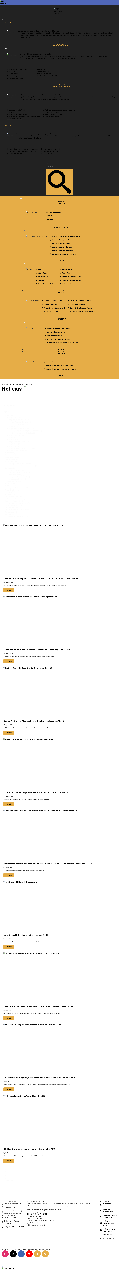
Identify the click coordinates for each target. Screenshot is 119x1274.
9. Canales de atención (51, 117)
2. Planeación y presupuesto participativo (21, 151)
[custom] (37, 1253)
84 (6, 1178)
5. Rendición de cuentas (49, 151)
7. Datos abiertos (43, 71)
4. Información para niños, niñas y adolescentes (24, 117)
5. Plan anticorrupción (14, 119)
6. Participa (41, 69)
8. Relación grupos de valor (52, 114)
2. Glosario (10, 112)
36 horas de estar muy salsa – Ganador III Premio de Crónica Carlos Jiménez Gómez (40, 578)
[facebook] (21, 1253)
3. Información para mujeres (17, 114)
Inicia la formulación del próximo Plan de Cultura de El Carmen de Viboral (35, 792)
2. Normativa (11, 71)
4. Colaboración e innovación (51, 149)
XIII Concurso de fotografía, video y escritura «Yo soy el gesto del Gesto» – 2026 (39, 1078)
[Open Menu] (2, 19)
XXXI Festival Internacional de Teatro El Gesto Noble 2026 (29, 1149)
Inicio (15, 384)
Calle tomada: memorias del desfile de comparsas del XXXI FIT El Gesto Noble (38, 1006)
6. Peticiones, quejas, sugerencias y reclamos (59, 110)
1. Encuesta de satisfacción (16, 110)
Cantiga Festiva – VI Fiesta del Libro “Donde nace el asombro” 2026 (33, 721)
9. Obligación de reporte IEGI (47, 76)
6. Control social (46, 153)
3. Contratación (12, 74)
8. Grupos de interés (44, 74)
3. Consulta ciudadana (15, 153)
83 (6, 1176)
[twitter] (13, 1253)
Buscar (48, 163)
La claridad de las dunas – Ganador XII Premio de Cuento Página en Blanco (36, 650)
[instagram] (5, 1253)
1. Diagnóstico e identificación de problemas (22, 149)
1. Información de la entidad (17, 69)
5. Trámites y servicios (15, 78)
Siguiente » (9, 1180)
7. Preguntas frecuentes (51, 112)
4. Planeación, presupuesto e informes (20, 76)
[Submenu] (6, 48)
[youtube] (29, 1253)
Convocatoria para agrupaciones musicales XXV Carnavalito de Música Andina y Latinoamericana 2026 (49, 864)
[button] (59, 182)
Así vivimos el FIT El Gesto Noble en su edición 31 (25, 935)
